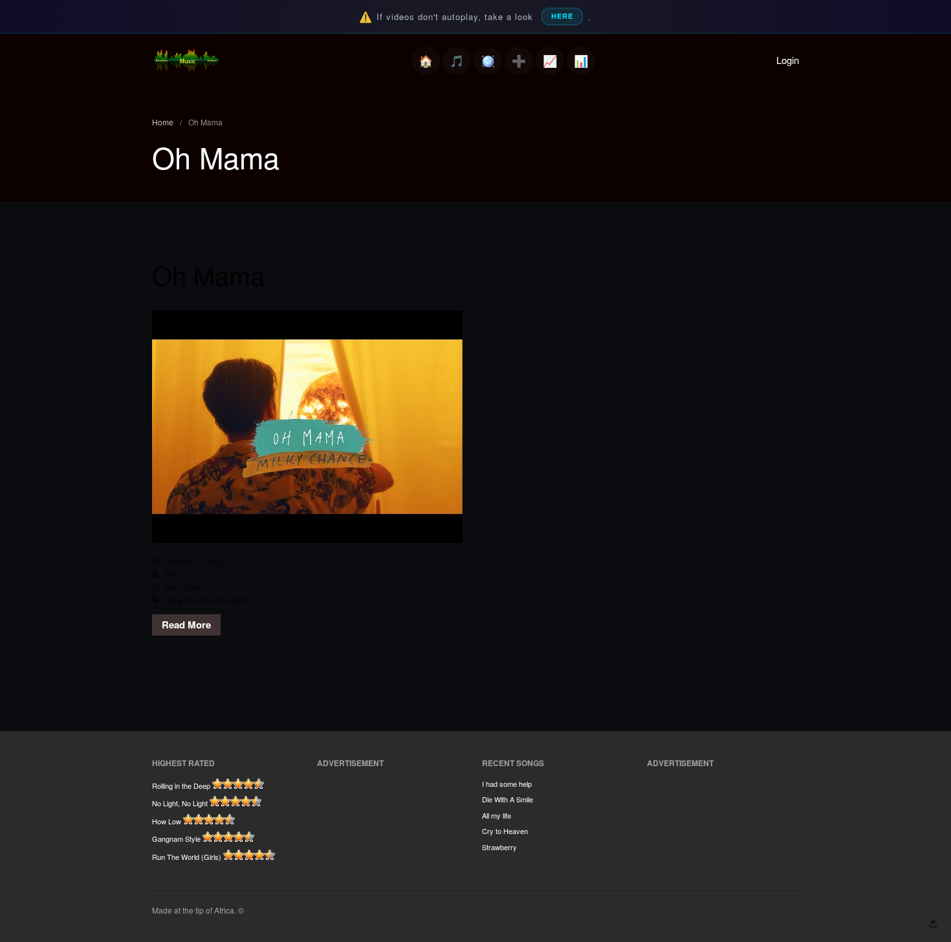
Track (192, 586)
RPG (172, 573)
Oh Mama (208, 274)
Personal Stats (550, 61)
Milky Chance (188, 599)
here (562, 16)
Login (787, 60)
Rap (171, 586)
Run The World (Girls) (186, 856)
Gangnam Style (176, 838)
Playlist (457, 61)
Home (425, 61)
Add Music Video (519, 61)
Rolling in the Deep (181, 785)
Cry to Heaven (505, 831)
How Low (166, 821)
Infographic (581, 61)
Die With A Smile (507, 799)
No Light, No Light (180, 803)
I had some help (507, 783)
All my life (496, 815)
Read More (186, 624)
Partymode (488, 61)
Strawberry (499, 847)
